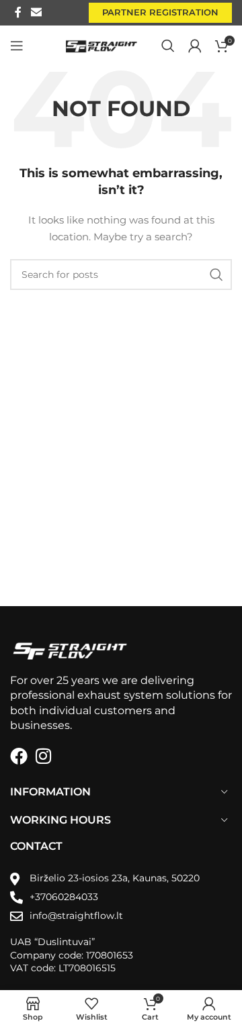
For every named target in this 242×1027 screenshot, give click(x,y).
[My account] (195, 45)
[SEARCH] (216, 274)
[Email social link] (36, 12)
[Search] (168, 45)
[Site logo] (102, 45)
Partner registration (160, 12)
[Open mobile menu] (16, 45)
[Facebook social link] (18, 12)
